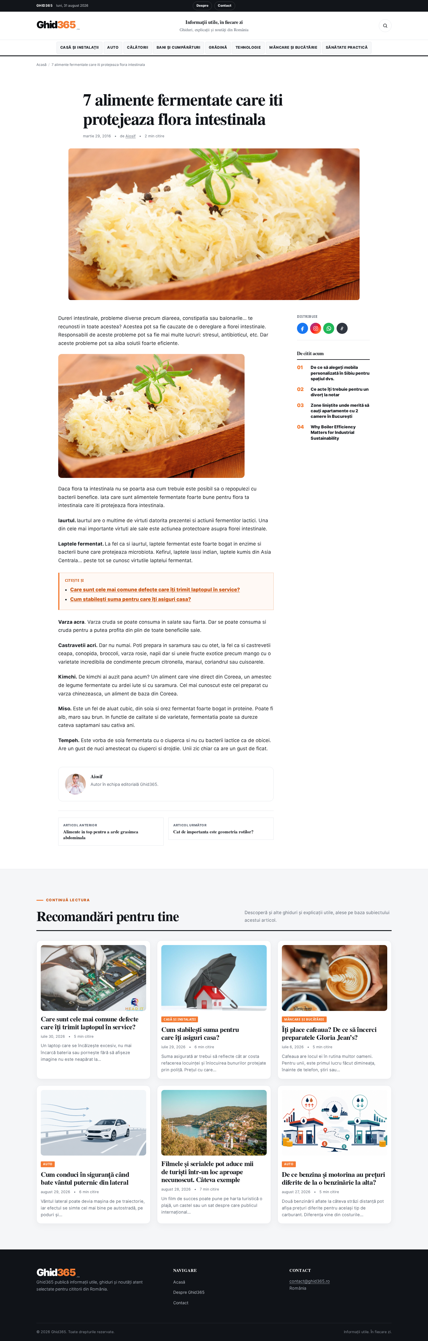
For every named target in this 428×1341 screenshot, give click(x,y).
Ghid (58, 24)
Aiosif (130, 136)
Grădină (218, 47)
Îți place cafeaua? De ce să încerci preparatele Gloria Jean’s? (329, 1033)
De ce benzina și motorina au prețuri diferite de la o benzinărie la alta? (333, 1178)
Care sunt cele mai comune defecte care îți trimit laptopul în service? (155, 590)
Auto (113, 47)
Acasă (41, 64)
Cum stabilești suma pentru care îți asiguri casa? (130, 599)
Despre (202, 5)
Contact (224, 5)
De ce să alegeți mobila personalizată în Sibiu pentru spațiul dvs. (340, 373)
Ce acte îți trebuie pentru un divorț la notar (340, 392)
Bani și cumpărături (178, 47)
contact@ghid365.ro (309, 1281)
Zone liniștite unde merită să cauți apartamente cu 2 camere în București (340, 411)
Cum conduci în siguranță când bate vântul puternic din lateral (85, 1178)
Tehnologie (248, 47)
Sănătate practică (347, 47)
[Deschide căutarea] (385, 25)
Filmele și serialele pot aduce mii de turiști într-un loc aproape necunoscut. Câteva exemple (207, 1171)
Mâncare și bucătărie (293, 47)
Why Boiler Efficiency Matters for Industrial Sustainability (333, 432)
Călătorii (137, 47)
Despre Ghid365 (189, 1292)
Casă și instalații (79, 47)
